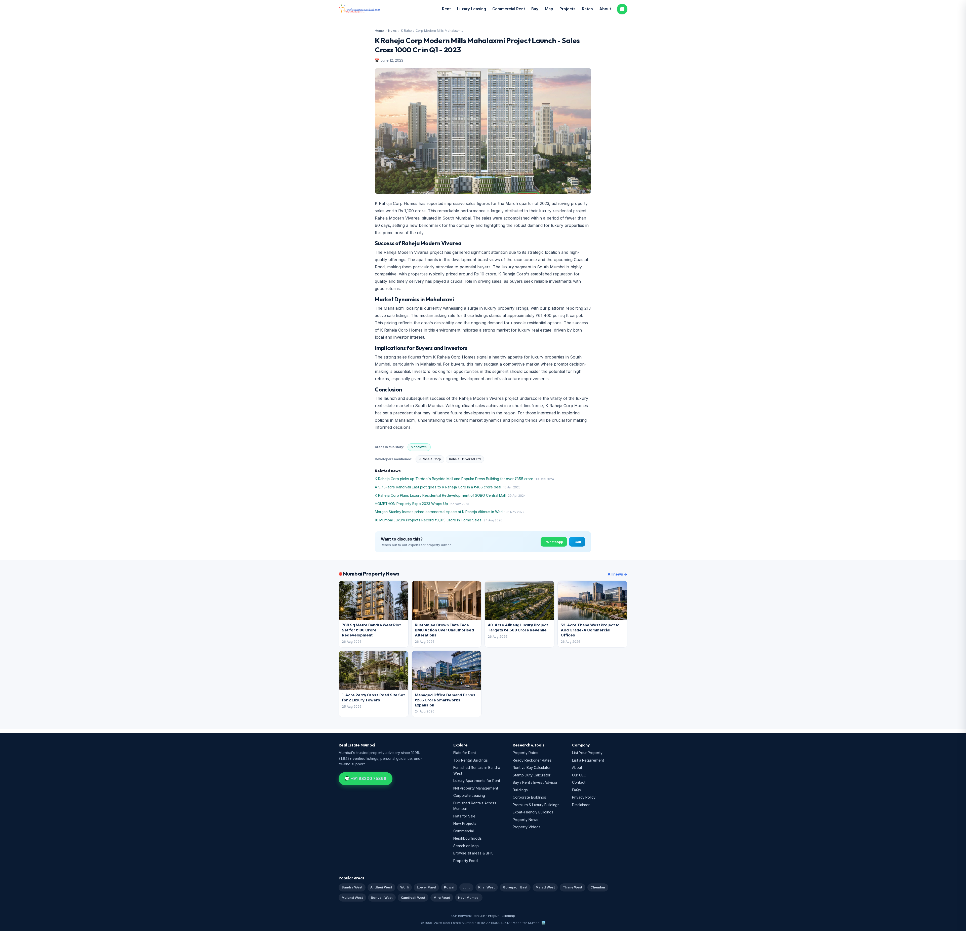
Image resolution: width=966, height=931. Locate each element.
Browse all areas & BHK (473, 853)
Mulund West (352, 898)
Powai (449, 887)
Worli (404, 887)
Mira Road (441, 898)
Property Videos (527, 827)
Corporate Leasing (469, 795)
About (605, 9)
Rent (446, 9)
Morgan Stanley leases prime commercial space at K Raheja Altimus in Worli (439, 512)
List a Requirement (588, 760)
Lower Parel (426, 887)
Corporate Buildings (529, 797)
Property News (525, 819)
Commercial (463, 831)
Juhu (466, 887)
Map (549, 9)
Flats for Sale (464, 816)
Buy (534, 9)
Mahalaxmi (419, 447)
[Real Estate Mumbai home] (359, 9)
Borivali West (382, 898)
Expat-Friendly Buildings (533, 812)
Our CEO (579, 775)
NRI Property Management (475, 788)
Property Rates (525, 752)
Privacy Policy (583, 797)
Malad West (545, 887)
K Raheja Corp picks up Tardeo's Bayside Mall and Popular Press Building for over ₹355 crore (454, 479)
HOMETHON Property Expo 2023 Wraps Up (411, 504)
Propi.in (494, 916)
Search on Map (466, 846)
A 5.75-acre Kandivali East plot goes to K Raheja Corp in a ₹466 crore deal (438, 487)
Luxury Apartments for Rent (476, 780)
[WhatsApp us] (622, 9)
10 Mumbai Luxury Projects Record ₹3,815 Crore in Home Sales (428, 520)
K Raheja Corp (430, 459)
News (392, 30)
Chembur (597, 887)
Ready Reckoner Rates (532, 760)
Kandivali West (413, 898)
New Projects (464, 823)
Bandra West (352, 887)
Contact (578, 782)
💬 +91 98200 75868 (365, 778)
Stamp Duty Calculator (531, 775)
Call (578, 542)
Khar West (486, 887)
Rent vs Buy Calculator (532, 767)
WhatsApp (554, 542)
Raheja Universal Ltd (465, 459)
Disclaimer (581, 805)
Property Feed (465, 860)
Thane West (572, 887)
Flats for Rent (464, 752)
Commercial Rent (508, 9)
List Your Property (587, 752)
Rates (587, 9)
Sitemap (508, 916)
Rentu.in (479, 916)
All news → (617, 574)
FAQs (576, 790)
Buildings (520, 790)
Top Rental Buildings (470, 760)
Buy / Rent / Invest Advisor (535, 782)
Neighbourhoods (467, 838)
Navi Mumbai (468, 898)
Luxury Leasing (471, 9)
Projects (567, 9)
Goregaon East (515, 887)
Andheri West (381, 887)
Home (379, 30)
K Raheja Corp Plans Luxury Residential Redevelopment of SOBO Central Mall (440, 495)
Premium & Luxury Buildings (536, 805)
